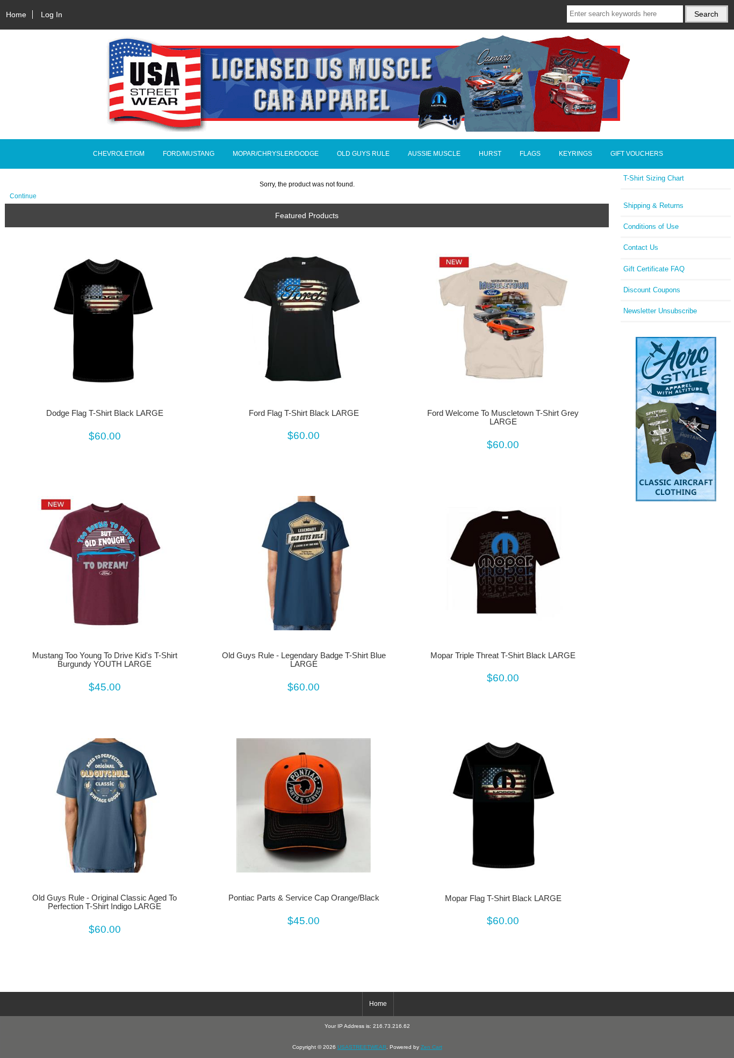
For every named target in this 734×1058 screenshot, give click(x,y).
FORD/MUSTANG (188, 153)
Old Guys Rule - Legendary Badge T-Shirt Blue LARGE (304, 659)
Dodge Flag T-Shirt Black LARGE (104, 413)
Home (16, 14)
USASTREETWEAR (361, 1047)
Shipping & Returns (653, 205)
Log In (51, 14)
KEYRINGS (575, 153)
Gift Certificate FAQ (654, 269)
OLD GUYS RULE (363, 153)
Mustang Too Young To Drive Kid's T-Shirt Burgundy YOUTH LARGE (104, 659)
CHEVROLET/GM (119, 153)
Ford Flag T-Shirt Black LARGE (304, 413)
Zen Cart (431, 1047)
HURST (490, 153)
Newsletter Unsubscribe (660, 311)
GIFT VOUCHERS (636, 153)
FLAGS (530, 153)
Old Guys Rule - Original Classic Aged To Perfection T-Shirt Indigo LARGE (104, 902)
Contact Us (640, 247)
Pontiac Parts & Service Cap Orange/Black (303, 898)
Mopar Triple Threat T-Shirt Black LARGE (502, 655)
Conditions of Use (651, 226)
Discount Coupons (651, 290)
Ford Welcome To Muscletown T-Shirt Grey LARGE (503, 417)
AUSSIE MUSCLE (434, 153)
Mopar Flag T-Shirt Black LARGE (503, 898)
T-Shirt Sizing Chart (653, 178)
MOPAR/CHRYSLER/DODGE (276, 153)
